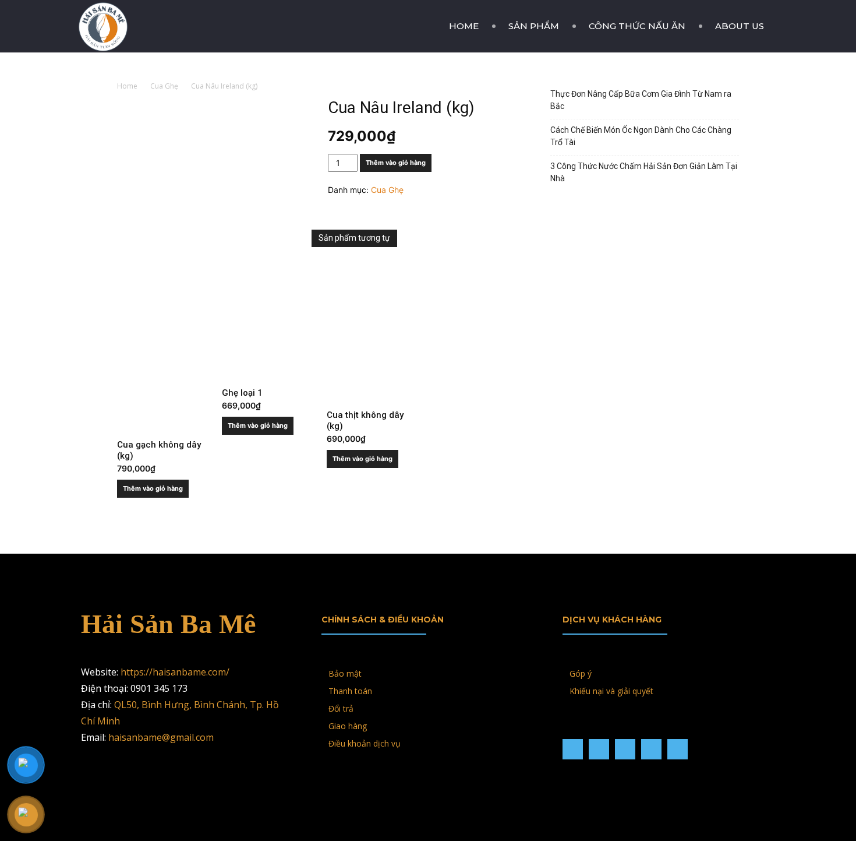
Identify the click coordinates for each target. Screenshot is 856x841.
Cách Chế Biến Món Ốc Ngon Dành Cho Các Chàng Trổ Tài (640, 136)
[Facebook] (573, 749)
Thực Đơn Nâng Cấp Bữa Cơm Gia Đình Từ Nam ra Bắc (640, 100)
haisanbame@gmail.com (161, 737)
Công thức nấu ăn (637, 25)
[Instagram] (599, 749)
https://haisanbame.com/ (175, 672)
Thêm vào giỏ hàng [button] (153, 488)
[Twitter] (651, 749)
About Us (739, 25)
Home (464, 25)
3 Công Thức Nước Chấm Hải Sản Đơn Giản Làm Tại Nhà (643, 172)
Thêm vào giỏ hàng (396, 163)
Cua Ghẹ (164, 86)
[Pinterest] (625, 749)
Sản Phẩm (533, 25)
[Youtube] (677, 749)
